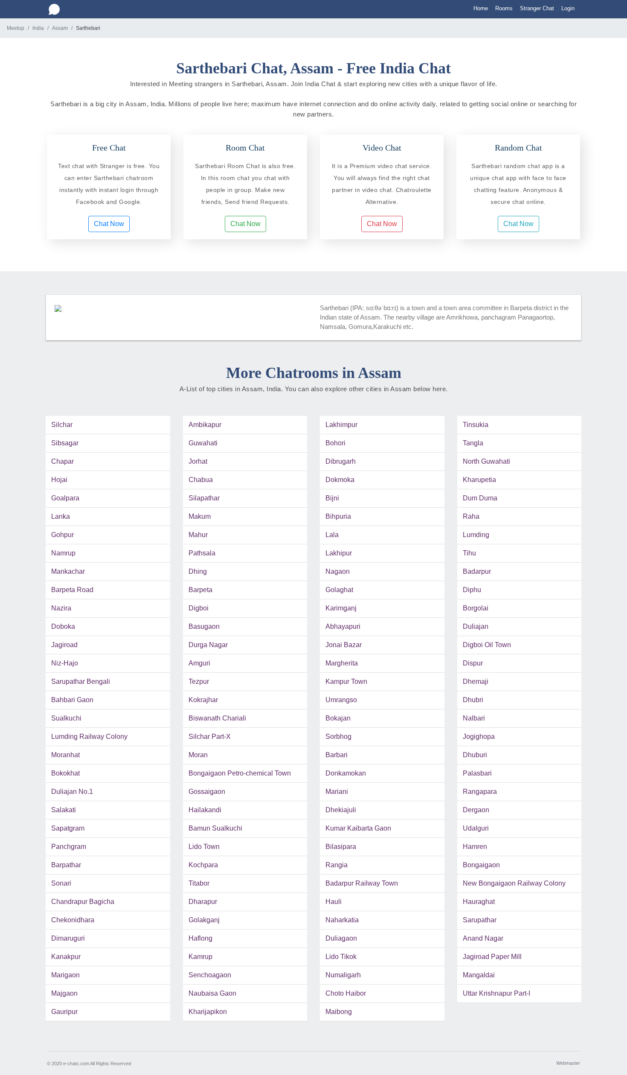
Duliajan (475, 626)
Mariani (336, 791)
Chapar (62, 461)
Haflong (200, 938)
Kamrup (200, 956)
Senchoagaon (210, 975)
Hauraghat (479, 901)
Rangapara (480, 791)
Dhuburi (475, 754)
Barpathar (66, 865)
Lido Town (204, 846)
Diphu (472, 589)
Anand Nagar (483, 938)
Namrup (63, 553)
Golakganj (204, 920)
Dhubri (473, 699)
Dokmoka (339, 479)
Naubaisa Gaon (212, 993)
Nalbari (474, 718)
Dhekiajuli (340, 810)
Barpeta (200, 589)
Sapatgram (67, 828)
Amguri (199, 663)
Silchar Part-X (210, 736)
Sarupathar (479, 920)
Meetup (15, 28)
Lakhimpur (341, 424)
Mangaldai (479, 975)
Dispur (473, 663)
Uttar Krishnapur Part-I (496, 993)
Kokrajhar (203, 699)
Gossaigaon (207, 791)
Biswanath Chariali (217, 718)
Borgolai (475, 608)
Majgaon (64, 993)
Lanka (60, 516)
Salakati (63, 810)
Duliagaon (341, 938)
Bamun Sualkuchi (215, 828)
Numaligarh (343, 975)
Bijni (332, 498)
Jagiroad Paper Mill (492, 956)
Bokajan (338, 718)
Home (480, 8)
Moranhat (65, 754)
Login (568, 8)
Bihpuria (338, 516)
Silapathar (204, 498)
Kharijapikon (208, 1011)
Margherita (341, 663)
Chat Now (109, 223)
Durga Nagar (208, 644)
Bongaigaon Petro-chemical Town (240, 773)
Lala (332, 534)
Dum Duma (480, 498)
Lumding (476, 534)
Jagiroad (64, 644)
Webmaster (568, 1063)
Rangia (336, 865)
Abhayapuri (342, 626)
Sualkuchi (66, 718)
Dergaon (476, 810)
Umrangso (341, 699)
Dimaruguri (68, 938)
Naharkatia (342, 920)
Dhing (198, 571)
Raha (471, 516)
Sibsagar (64, 443)
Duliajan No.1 (72, 791)
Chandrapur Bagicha (82, 901)
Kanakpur (66, 956)
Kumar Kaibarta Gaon (358, 828)
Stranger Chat (537, 8)
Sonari (61, 883)
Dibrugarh (340, 461)
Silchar (62, 424)
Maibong (338, 1011)
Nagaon (337, 571)
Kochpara (203, 865)
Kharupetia (479, 479)
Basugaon (204, 626)
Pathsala (202, 553)
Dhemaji (475, 681)
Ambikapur (205, 424)
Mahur (198, 534)
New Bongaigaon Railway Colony (514, 883)
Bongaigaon (481, 865)
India (38, 28)
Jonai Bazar (343, 644)
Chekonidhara (72, 920)
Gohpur (62, 534)
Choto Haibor (345, 993)
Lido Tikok (341, 956)
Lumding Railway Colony (89, 736)
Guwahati (203, 443)
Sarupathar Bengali (80, 681)
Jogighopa (479, 736)
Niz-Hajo (64, 663)
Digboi (199, 608)
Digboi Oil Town (487, 644)
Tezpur (199, 681)
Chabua (201, 479)
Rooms (504, 8)
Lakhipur (338, 553)
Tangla (473, 443)
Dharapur (203, 901)
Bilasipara (340, 846)
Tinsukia (475, 424)
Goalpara (65, 498)
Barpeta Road (72, 589)
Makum (200, 516)
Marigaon (65, 975)
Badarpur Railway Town (361, 883)
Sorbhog (338, 736)
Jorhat (198, 461)
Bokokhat (65, 773)
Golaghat (339, 589)
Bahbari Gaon (72, 699)
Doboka (63, 626)
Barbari (336, 754)
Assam (60, 28)
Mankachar (68, 571)
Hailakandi (205, 810)
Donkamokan (345, 773)
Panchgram (68, 846)
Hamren (475, 846)
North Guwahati (486, 461)
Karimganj (341, 608)
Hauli (333, 901)
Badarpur (477, 571)
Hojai (59, 479)
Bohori (335, 443)
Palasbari (477, 773)
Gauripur (64, 1011)
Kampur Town (346, 681)
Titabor (199, 883)
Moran (198, 754)
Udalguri (476, 828)
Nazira (61, 608)
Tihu (469, 553)
